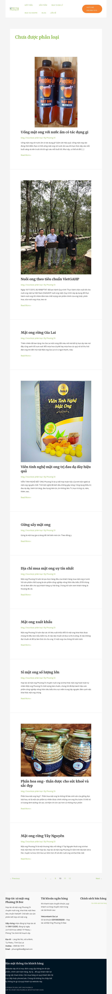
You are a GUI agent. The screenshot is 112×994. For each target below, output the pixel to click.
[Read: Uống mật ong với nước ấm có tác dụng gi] (56, 92)
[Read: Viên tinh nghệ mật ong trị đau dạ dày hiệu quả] (56, 421)
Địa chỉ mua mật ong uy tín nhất (47, 568)
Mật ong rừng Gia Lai (38, 332)
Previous (15, 878)
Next (99, 878)
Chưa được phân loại (33, 138)
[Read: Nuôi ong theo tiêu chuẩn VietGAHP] (56, 227)
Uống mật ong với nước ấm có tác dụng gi (54, 132)
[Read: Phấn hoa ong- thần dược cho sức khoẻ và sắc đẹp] (56, 750)
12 (70, 878)
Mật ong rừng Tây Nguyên (42, 836)
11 (65, 878)
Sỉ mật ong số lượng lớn (40, 672)
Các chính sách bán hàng (99, 903)
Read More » (26, 155)
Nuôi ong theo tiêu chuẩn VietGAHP (50, 279)
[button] (34, 5)
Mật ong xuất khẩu (36, 622)
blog (22, 138)
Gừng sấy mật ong (36, 525)
